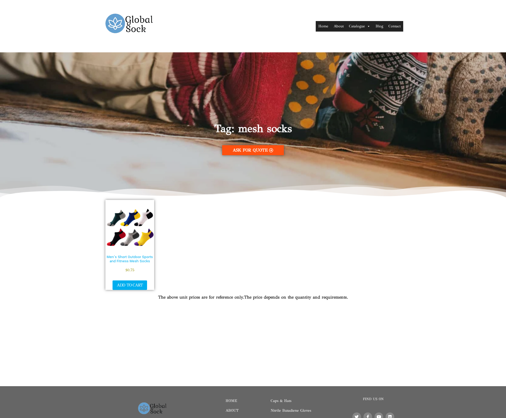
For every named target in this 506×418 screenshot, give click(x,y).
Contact (394, 26)
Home (323, 26)
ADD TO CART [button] (130, 285)
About (339, 26)
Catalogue (357, 26)
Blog (379, 26)
